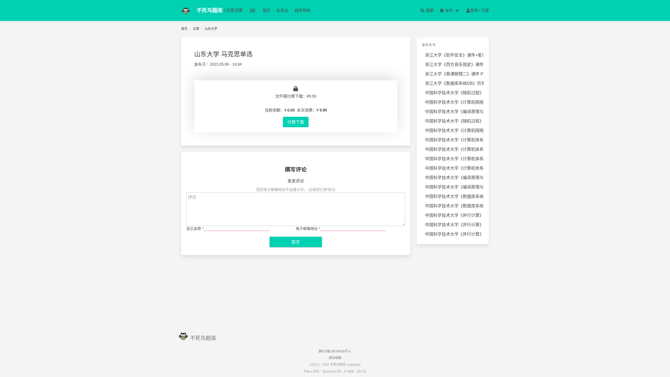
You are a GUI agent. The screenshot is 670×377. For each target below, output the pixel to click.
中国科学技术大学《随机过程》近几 (454, 93)
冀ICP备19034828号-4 (335, 351)
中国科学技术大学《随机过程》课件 (454, 121)
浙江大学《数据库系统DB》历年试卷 (454, 83)
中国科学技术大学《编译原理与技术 (454, 111)
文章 (196, 29)
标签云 (282, 10)
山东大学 (211, 29)
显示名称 (194, 228)
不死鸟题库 (203, 338)
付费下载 (295, 122)
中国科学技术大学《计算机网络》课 (454, 102)
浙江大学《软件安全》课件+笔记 (454, 55)
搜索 (429, 10)
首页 (266, 10)
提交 (296, 242)
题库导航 (302, 10)
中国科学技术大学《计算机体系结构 (454, 140)
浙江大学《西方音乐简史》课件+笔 (454, 64)
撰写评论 (296, 170)
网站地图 (335, 358)
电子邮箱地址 (308, 228)
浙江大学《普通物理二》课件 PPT (454, 74)
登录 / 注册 (479, 10)
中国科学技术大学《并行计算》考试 (454, 215)
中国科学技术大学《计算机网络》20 (454, 130)
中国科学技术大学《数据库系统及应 (454, 196)
